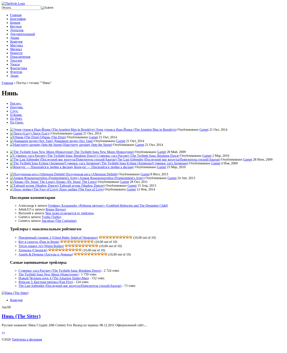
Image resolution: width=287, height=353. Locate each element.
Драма (14, 38)
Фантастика (18, 68)
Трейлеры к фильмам (27, 339)
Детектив (17, 30)
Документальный (22, 34)
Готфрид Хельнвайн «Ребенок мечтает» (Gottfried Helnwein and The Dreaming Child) (108, 205)
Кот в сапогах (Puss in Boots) (38, 242)
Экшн (14, 75)
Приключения (20, 57)
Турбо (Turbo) (51, 217)
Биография (18, 19)
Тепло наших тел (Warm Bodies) (41, 246)
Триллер (16, 60)
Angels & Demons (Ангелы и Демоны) (45, 254)
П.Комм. (16, 115)
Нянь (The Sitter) (21, 316)
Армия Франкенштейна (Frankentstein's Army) (112, 178)
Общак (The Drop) (53, 137)
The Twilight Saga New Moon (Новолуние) (104, 152)
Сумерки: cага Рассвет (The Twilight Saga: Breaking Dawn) (138, 155)
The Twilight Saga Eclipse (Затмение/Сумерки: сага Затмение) (144, 163)
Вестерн (16, 26)
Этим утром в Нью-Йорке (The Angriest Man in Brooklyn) (135, 129)
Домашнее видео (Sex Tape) (73, 141)
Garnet (203, 129)
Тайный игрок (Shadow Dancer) (82, 185)
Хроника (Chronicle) (32, 250)
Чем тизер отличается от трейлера (69, 213)
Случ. (14, 111)
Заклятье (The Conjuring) (59, 220)
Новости (16, 53)
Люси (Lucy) (41, 133)
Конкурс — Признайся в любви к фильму (104, 167)
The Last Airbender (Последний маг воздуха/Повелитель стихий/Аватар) (168, 159)
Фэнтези (16, 72)
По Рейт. (16, 118)
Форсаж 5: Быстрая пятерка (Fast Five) (45, 282)
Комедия (16, 41)
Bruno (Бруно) (56, 209)
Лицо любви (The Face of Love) (81, 189)
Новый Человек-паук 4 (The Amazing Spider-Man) (53, 278)
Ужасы (15, 64)
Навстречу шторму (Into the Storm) (87, 145)
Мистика (16, 45)
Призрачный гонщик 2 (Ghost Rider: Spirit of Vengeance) (58, 237)
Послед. (15, 103)
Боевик (15, 22)
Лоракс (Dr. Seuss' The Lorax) (76, 182)
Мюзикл (16, 49)
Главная (15, 15)
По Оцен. (17, 122)
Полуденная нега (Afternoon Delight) (92, 174)
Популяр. (16, 107)
